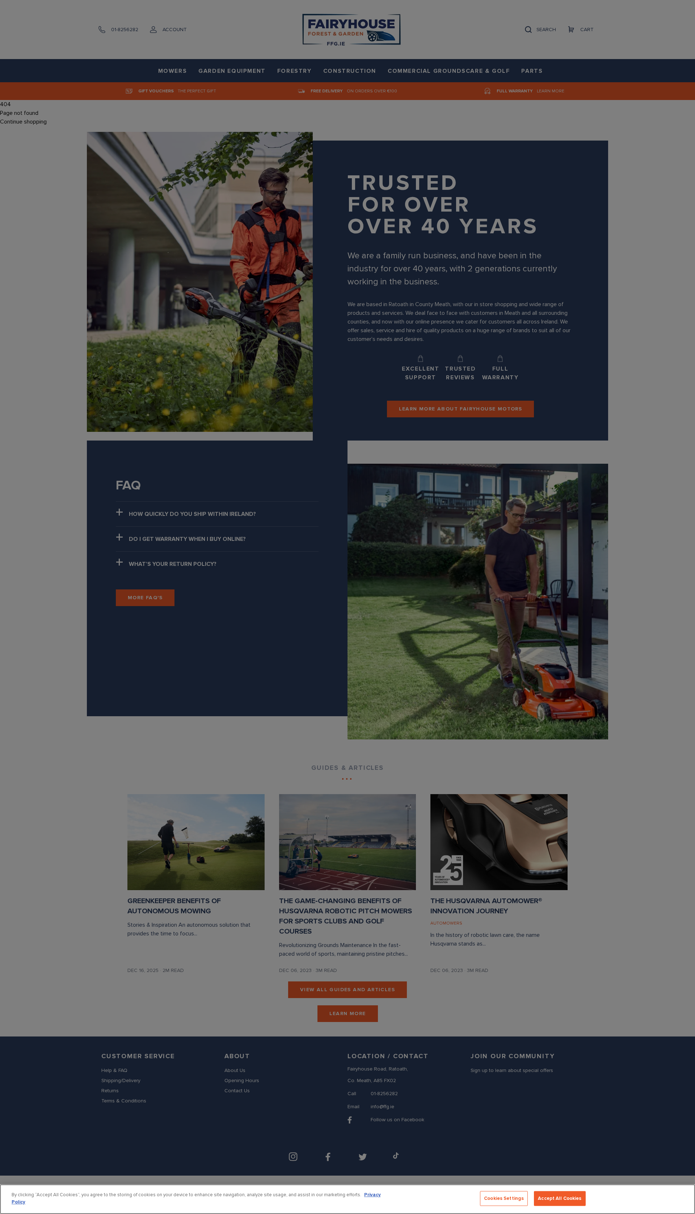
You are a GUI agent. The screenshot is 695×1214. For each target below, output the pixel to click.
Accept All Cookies (559, 1198)
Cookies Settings (504, 1198)
